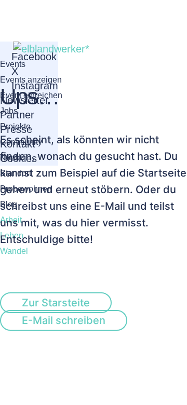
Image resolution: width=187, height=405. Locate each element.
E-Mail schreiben (63, 320)
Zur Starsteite (56, 302)
